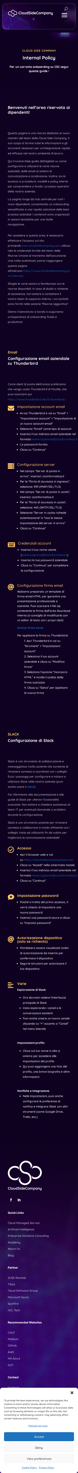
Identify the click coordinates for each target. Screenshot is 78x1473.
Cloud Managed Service (24, 1223)
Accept (39, 1437)
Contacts (14, 1387)
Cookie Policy (29, 1467)
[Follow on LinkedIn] (19, 1200)
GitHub (12, 1345)
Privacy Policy (46, 1467)
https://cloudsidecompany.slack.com (48, 860)
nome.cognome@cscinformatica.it (54, 439)
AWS (11, 1352)
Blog (11, 1255)
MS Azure (14, 1358)
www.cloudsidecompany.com (41, 245)
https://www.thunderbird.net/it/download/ (37, 399)
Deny (39, 1448)
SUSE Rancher (17, 1278)
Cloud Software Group (23, 1290)
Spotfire (13, 1303)
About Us (14, 1249)
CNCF (11, 1332)
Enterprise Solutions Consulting (28, 1236)
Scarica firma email (30, 628)
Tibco (11, 1284)
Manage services (38, 1425)
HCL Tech (14, 1310)
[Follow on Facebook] (11, 1200)
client (30, 787)
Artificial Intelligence (21, 1229)
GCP (10, 1365)
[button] (72, 1393)
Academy (14, 1242)
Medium (13, 1339)
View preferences (39, 1459)
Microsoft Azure (18, 1297)
